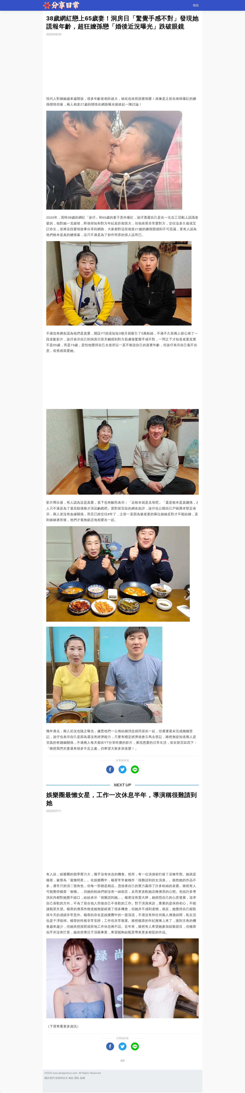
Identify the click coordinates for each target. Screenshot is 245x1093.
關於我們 (49, 1078)
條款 (71, 1078)
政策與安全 (61, 1078)
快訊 (196, 5)
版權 (82, 1078)
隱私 (76, 1078)
